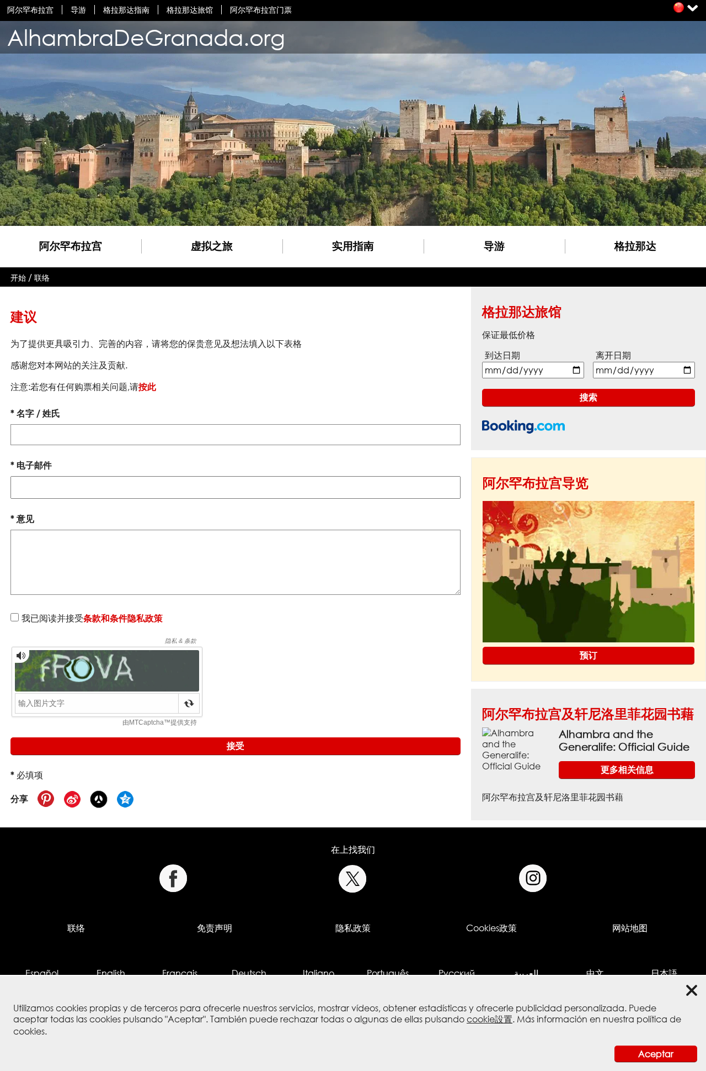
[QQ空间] (125, 799)
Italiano (318, 973)
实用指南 (353, 245)
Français (179, 973)
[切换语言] (678, 7)
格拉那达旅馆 (190, 9)
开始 (18, 277)
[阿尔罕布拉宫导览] (588, 570)
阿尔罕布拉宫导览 (536, 482)
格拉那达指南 (126, 9)
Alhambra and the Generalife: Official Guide (624, 740)
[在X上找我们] (353, 878)
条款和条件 (105, 618)
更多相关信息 (627, 769)
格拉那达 (635, 245)
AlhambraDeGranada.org (146, 37)
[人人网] (99, 799)
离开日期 (613, 355)
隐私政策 (145, 618)
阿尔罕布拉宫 (30, 9)
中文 (595, 973)
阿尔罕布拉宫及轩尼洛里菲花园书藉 (588, 713)
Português (388, 973)
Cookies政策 (491, 927)
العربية (526, 973)
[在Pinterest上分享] (46, 799)
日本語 (664, 973)
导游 (78, 9)
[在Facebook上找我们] (173, 878)
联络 (42, 277)
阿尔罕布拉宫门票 (261, 9)
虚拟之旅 (212, 245)
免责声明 (214, 927)
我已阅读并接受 (92, 618)
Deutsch (249, 973)
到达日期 (502, 355)
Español (41, 973)
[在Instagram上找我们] (533, 878)
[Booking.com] (523, 427)
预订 (588, 655)
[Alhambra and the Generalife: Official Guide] (516, 748)
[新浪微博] (72, 799)
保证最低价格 (508, 334)
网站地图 (630, 927)
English (111, 973)
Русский (456, 973)
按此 (147, 386)
